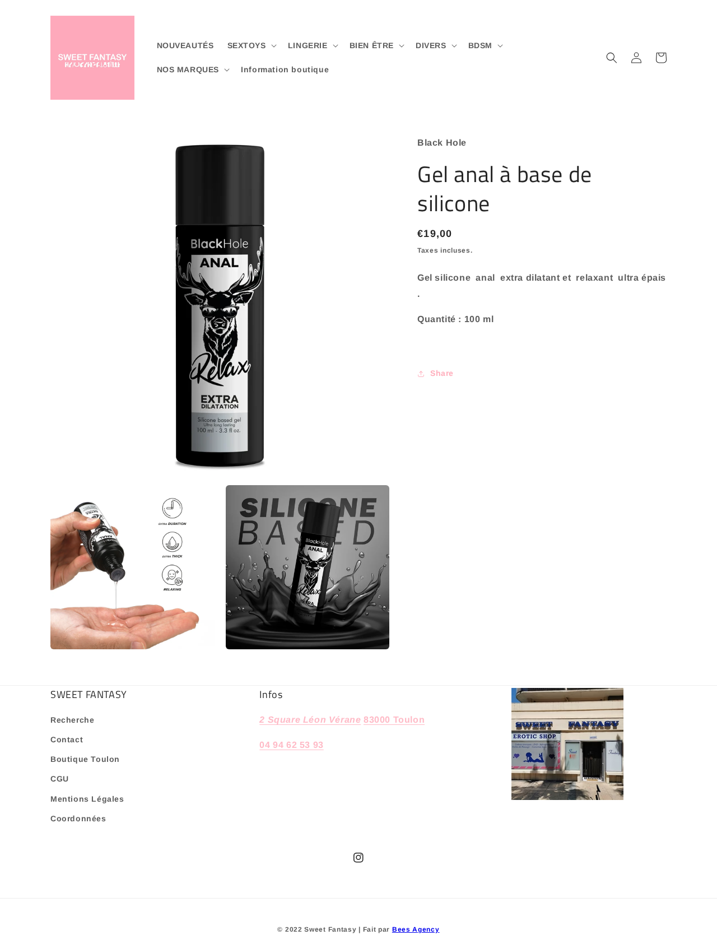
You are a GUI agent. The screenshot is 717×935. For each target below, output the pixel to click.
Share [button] (442, 373)
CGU (59, 778)
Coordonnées (78, 818)
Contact (66, 739)
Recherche (72, 719)
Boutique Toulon (85, 759)
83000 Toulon (394, 719)
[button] (251, 45)
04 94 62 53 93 (291, 745)
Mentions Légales (87, 798)
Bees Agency (416, 929)
